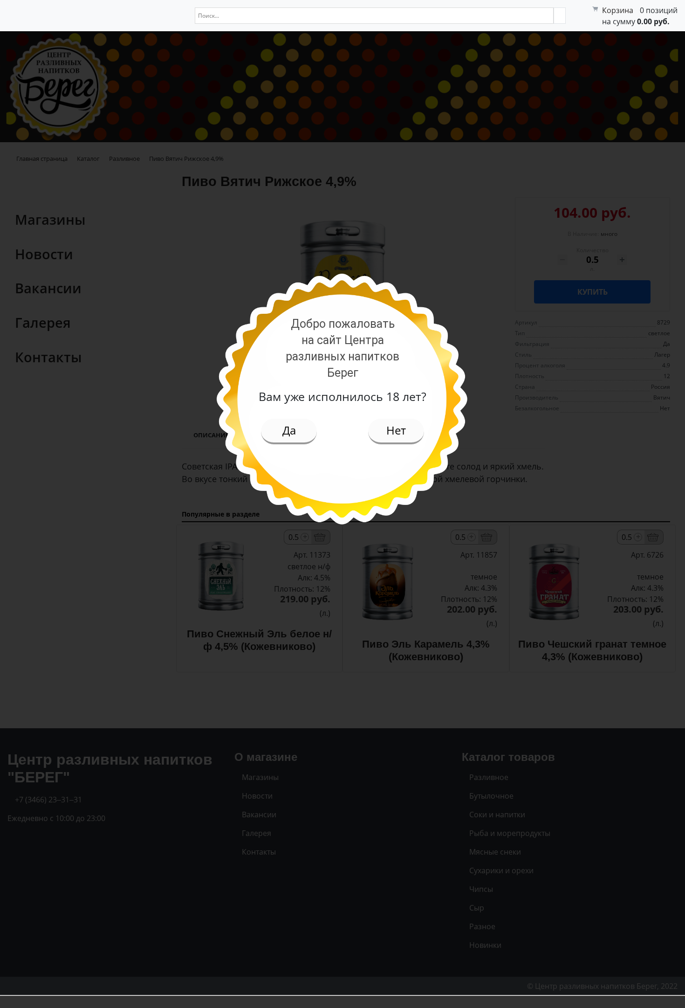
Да (289, 430)
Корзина (617, 10)
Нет (396, 430)
